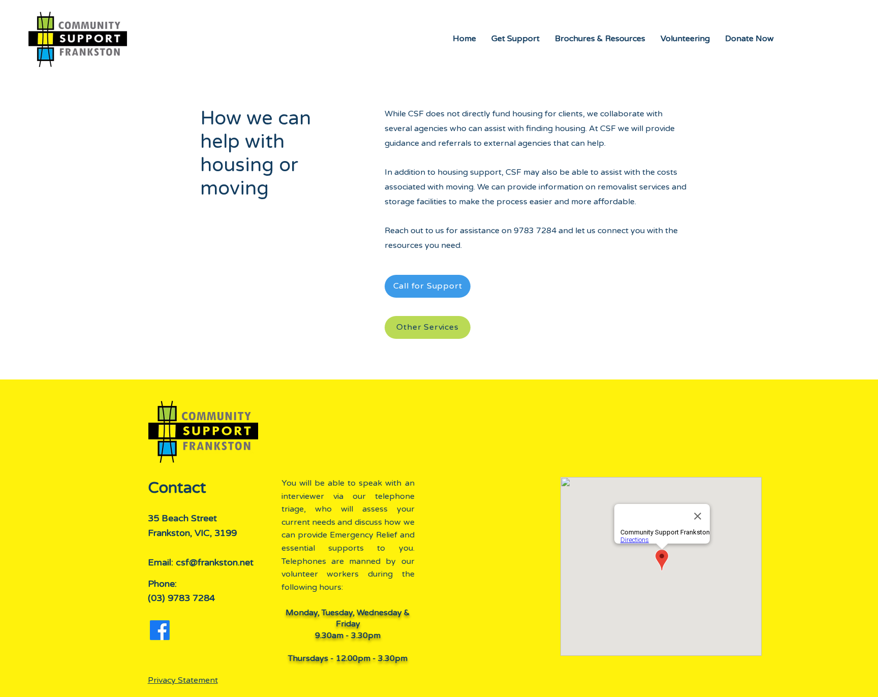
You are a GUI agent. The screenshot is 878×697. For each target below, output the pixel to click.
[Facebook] (160, 630)
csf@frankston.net (215, 562)
